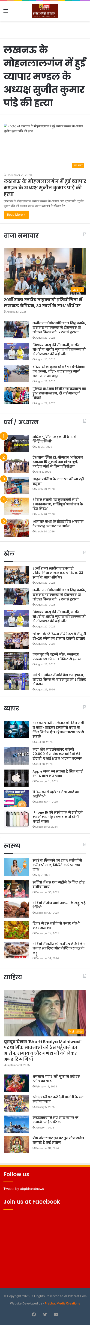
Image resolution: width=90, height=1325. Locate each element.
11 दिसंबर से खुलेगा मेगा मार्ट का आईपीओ (56, 794)
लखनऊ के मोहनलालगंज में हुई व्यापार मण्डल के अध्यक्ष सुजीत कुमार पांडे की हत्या (45, 187)
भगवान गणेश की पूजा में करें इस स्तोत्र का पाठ (56, 1078)
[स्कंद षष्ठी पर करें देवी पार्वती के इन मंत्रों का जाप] (16, 1103)
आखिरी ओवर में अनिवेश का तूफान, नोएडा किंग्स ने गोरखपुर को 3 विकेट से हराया (59, 679)
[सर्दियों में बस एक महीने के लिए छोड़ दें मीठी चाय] (16, 889)
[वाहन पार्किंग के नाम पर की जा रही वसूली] (16, 485)
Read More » (16, 214)
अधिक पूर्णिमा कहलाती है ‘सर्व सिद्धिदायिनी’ (54, 439)
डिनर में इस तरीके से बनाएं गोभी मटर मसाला (56, 925)
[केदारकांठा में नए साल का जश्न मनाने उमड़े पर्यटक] (16, 1124)
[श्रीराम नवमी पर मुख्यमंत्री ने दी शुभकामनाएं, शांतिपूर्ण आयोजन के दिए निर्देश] (16, 506)
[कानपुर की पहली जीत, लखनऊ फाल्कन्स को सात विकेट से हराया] (16, 661)
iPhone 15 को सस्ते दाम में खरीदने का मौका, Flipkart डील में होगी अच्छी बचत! (58, 817)
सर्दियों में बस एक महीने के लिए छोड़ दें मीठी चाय (59, 884)
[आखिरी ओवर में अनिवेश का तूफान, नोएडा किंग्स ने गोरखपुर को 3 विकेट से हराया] (16, 681)
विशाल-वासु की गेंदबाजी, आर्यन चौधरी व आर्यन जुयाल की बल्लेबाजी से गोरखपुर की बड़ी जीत (59, 349)
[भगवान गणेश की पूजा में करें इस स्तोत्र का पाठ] (16, 1083)
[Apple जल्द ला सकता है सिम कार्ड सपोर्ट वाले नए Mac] (16, 778)
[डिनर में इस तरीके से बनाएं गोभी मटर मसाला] (16, 930)
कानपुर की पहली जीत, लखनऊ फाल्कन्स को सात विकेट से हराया (57, 656)
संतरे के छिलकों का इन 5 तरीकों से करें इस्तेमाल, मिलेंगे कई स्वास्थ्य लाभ (57, 865)
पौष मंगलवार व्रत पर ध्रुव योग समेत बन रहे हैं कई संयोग (58, 1140)
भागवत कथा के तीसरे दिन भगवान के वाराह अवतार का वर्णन (58, 523)
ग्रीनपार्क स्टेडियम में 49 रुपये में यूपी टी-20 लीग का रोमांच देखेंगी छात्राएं (59, 636)
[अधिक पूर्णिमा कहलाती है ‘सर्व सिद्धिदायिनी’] (16, 443)
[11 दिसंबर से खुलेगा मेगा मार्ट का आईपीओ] (16, 798)
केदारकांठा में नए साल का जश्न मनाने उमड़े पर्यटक (55, 1120)
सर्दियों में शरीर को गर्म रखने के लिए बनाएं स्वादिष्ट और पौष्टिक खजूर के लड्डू (59, 948)
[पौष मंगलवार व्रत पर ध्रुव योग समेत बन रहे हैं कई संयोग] (16, 1144)
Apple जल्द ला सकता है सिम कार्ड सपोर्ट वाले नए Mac (58, 773)
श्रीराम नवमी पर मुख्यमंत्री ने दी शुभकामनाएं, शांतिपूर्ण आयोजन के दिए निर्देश (58, 504)
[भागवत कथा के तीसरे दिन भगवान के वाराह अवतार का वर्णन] (16, 528)
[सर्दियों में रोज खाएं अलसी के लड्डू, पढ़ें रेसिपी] (16, 909)
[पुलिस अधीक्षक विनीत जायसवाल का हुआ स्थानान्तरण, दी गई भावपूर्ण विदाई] (16, 395)
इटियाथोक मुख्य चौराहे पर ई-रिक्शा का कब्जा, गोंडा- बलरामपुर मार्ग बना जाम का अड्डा (59, 371)
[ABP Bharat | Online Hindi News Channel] (45, 11)
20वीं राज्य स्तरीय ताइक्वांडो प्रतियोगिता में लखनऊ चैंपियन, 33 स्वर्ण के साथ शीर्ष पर (43, 302)
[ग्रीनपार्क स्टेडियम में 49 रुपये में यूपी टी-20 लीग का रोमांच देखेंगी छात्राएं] (16, 640)
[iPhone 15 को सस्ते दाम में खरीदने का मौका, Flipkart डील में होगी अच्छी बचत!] (16, 819)
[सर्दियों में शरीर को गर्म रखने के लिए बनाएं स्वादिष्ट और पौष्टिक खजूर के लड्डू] (16, 950)
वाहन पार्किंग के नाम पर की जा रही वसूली (58, 481)
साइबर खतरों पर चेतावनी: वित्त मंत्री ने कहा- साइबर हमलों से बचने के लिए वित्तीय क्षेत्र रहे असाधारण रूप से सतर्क (58, 730)
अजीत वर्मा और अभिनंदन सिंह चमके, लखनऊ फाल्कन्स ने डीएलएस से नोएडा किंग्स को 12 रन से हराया (59, 327)
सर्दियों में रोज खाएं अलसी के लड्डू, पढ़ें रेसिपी (59, 905)
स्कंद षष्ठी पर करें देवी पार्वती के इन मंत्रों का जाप (58, 1099)
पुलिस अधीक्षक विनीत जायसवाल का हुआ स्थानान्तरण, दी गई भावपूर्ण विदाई (59, 393)
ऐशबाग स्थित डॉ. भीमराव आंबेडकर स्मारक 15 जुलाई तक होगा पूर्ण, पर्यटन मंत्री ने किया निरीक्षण (58, 462)
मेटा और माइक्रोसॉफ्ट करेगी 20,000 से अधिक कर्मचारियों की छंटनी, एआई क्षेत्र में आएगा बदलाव (57, 754)
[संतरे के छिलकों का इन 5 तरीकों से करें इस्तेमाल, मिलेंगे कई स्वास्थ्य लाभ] (16, 867)
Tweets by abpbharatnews (23, 1189)
